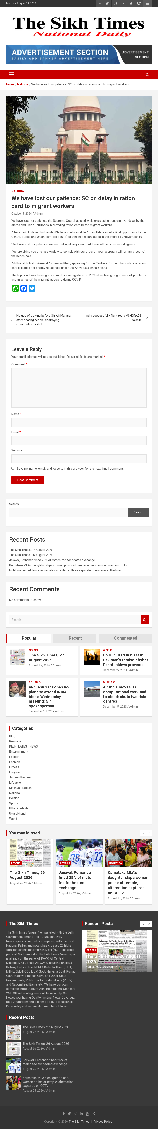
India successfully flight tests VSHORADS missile (114, 318)
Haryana (14, 772)
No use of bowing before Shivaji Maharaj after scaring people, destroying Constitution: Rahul (43, 320)
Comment (19, 364)
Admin (38, 213)
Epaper (33, 650)
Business (109, 682)
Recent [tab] (75, 638)
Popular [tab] (29, 638)
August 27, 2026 (39, 665)
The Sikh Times (79, 1121)
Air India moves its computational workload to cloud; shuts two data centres (124, 694)
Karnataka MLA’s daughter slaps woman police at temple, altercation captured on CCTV (68, 565)
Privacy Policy (103, 1121)
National (18, 191)
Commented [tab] (125, 638)
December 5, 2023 (115, 670)
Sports (13, 803)
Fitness (14, 767)
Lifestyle (15, 782)
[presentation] (143, 833)
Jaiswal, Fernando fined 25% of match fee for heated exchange (52, 560)
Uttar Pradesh (18, 808)
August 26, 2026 (33, 1048)
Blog (12, 736)
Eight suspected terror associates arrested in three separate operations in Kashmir (65, 570)
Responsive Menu (147, 3)
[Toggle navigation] (11, 74)
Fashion (14, 762)
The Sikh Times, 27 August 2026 (31, 550)
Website (16, 450)
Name (16, 414)
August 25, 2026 (20, 893)
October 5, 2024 (21, 213)
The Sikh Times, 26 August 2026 (31, 555)
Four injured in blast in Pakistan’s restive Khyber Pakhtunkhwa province (125, 660)
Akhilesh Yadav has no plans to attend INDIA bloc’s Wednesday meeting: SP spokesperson (49, 696)
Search (14, 504)
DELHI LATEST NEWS (23, 746)
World (107, 650)
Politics (35, 682)
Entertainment (18, 751)
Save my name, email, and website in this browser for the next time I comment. (70, 468)
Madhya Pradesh (20, 788)
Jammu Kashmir (20, 777)
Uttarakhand (17, 813)
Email (16, 432)
